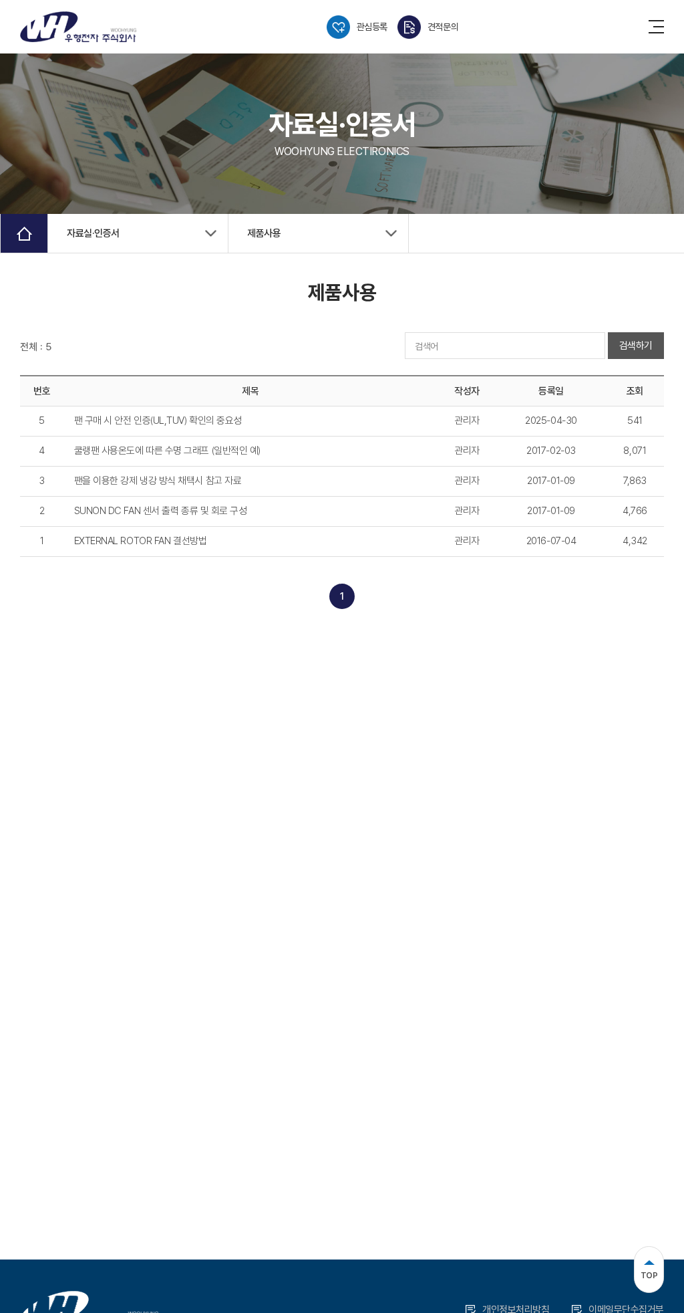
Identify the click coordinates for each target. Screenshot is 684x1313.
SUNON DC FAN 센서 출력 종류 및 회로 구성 (160, 511)
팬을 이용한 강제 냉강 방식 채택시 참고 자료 (158, 481)
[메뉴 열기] (656, 26)
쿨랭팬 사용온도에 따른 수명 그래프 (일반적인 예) (167, 451)
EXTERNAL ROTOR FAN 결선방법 (140, 541)
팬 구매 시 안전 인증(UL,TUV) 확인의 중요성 (158, 420)
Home (24, 233)
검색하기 (636, 346)
